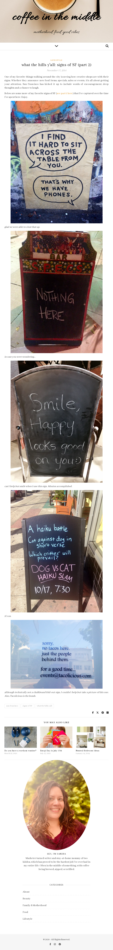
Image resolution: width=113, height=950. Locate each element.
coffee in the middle (56, 17)
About (26, 891)
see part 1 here (65, 93)
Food (25, 912)
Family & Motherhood (34, 905)
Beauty (26, 898)
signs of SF (27, 706)
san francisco (12, 706)
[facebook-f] (50, 944)
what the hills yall (44, 706)
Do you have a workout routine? (20, 750)
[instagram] (55, 944)
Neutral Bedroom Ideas (87, 750)
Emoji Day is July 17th (51, 750)
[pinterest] (60, 944)
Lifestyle (57, 60)
